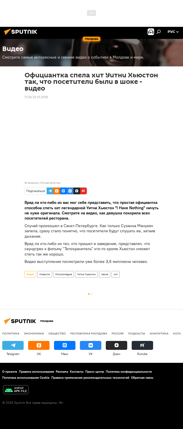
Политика (10, 333)
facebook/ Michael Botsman (44, 182)
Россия (118, 333)
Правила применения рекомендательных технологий (90, 378)
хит (116, 274)
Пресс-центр (94, 372)
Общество (57, 333)
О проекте (9, 372)
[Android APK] (16, 390)
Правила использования (36, 372)
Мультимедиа (63, 274)
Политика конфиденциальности (129, 372)
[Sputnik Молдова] (22, 36)
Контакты (76, 372)
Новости (45, 274)
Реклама (62, 372)
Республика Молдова (88, 333)
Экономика (34, 333)
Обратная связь (142, 378)
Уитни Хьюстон (86, 274)
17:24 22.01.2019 (36, 97)
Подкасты (136, 333)
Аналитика (159, 333)
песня (104, 274)
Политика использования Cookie (26, 378)
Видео (30, 274)
